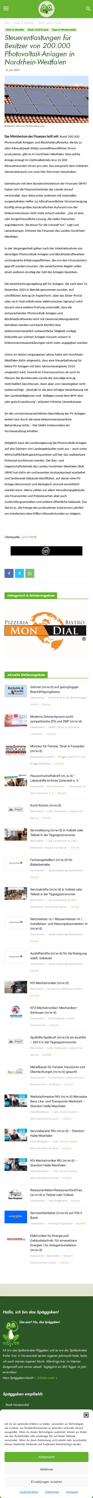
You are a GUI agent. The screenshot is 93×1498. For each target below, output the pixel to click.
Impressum (72, 1492)
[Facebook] (9, 573)
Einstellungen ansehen (46, 1481)
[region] (46, 551)
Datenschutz (52, 1492)
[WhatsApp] (29, 573)
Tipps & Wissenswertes (64, 30)
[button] (86, 1415)
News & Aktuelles (24, 23)
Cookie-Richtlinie (29, 1492)
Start (7, 23)
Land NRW (28, 537)
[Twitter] (19, 573)
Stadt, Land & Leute (49, 23)
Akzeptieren (46, 1457)
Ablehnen (46, 1469)
